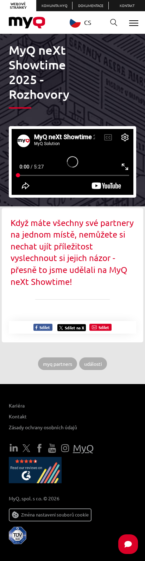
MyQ (83, 448)
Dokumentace (90, 5)
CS (87, 22)
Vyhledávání (113, 22)
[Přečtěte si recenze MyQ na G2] (35, 471)
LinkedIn (14, 448)
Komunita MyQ (55, 5)
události (93, 364)
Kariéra (17, 405)
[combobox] (85, 22)
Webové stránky (18, 5)
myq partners (57, 364)
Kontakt (127, 5)
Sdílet (44, 327)
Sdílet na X (74, 327)
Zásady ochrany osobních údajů (43, 427)
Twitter (26, 448)
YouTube (52, 448)
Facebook (39, 448)
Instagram (65, 448)
